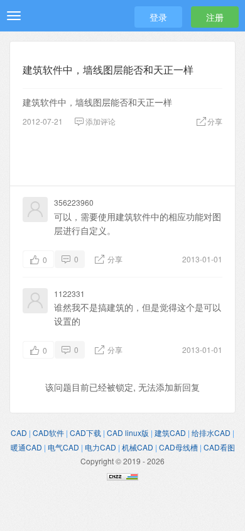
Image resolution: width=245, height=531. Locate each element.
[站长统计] (122, 475)
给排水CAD (211, 432)
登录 (158, 17)
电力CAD (100, 447)
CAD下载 (85, 432)
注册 (215, 17)
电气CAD (63, 447)
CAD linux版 (128, 432)
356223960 (74, 202)
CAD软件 (48, 432)
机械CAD (137, 447)
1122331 (69, 293)
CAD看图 (219, 447)
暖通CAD (26, 447)
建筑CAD (170, 432)
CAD (19, 432)
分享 (114, 259)
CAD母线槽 (178, 447)
